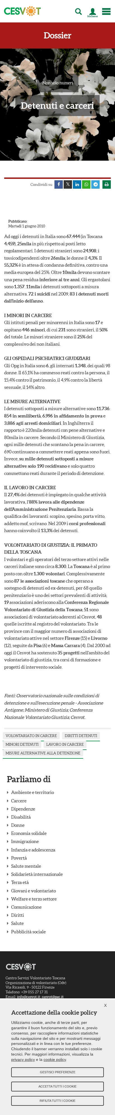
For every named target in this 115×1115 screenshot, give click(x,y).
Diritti (17, 915)
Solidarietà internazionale (37, 874)
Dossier (57, 35)
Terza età (20, 882)
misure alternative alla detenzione (43, 753)
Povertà (19, 857)
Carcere (19, 800)
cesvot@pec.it (53, 997)
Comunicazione (26, 906)
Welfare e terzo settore (34, 898)
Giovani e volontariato (33, 890)
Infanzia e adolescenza (33, 849)
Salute (17, 923)
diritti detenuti (81, 736)
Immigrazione (25, 841)
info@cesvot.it (28, 997)
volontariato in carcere (31, 736)
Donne (18, 825)
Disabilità (21, 816)
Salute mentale (26, 866)
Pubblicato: (17, 221)
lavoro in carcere (65, 744)
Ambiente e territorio (32, 792)
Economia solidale (29, 833)
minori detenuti (22, 744)
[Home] (20, 11)
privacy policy (23, 1059)
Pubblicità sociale (28, 931)
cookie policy (55, 1059)
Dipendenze (23, 808)
